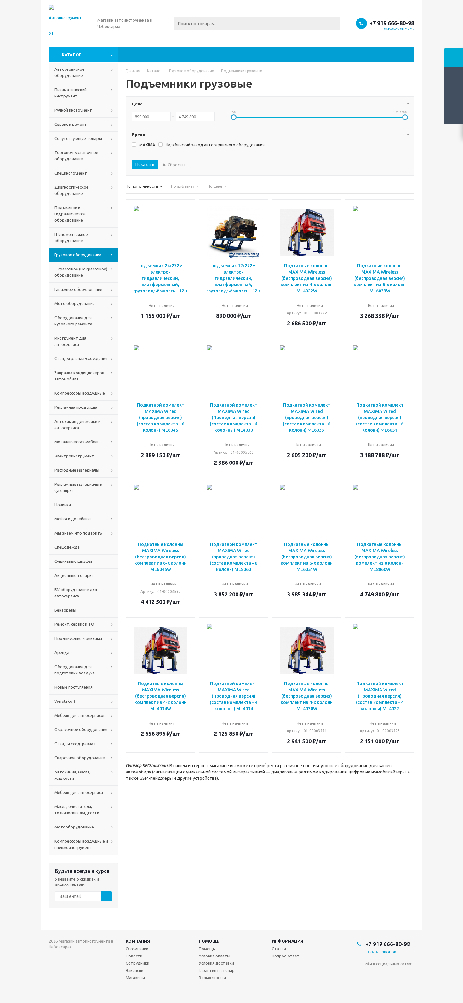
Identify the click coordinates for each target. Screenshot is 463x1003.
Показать (144, 164)
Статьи (279, 948)
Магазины (135, 977)
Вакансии (134, 970)
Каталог (72, 55)
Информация (287, 941)
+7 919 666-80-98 (391, 23)
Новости (134, 956)
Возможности (212, 977)
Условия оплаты (214, 956)
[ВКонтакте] (370, 974)
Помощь (209, 941)
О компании (137, 948)
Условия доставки (216, 963)
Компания (138, 941)
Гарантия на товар (217, 970)
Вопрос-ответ (286, 956)
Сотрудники (137, 963)
